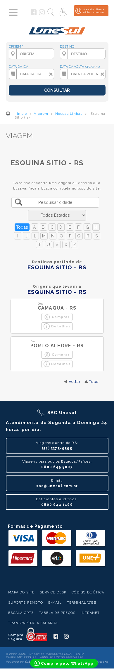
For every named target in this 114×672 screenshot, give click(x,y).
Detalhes (60, 326)
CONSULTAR (57, 90)
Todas (22, 227)
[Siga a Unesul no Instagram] (42, 14)
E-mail (55, 603)
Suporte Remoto (25, 603)
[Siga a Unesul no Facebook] (34, 14)
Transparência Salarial (33, 623)
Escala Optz (21, 613)
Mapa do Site (21, 592)
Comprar (61, 317)
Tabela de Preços (57, 613)
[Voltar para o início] (57, 28)
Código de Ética (88, 592)
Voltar (75, 381)
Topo (94, 381)
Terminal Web (81, 603)
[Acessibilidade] (64, 12)
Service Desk (53, 592)
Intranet (90, 613)
